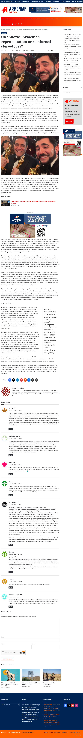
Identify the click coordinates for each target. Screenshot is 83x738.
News (3, 19)
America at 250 (54, 19)
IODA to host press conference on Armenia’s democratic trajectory (72, 60)
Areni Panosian (6, 50)
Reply (10, 429)
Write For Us (65, 732)
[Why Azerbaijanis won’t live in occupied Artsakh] (31, 675)
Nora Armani (14, 502)
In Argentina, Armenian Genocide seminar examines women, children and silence (72, 52)
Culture (16, 19)
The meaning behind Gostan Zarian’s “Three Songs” (72, 45)
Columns (29, 19)
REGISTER (69, 121)
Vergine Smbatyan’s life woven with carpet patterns (72, 73)
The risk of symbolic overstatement (49, 683)
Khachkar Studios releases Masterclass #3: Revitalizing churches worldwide (71, 38)
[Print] (36, 380)
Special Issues (57, 732)
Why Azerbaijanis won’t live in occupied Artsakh (31, 683)
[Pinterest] (21, 380)
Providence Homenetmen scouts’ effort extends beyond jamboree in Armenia (72, 66)
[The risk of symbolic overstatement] (52, 675)
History (46, 732)
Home (4, 29)
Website (33, 644)
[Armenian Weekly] (13, 10)
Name (2, 637)
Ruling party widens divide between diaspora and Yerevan (72, 79)
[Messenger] (29, 380)
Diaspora (9, 19)
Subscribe (6, 24)
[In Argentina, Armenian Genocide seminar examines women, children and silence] (5, 203)
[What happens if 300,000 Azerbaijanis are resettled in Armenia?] (10, 675)
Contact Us (78, 732)
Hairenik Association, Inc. (28, 732)
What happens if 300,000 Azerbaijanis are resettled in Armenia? (9, 684)
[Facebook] (10, 380)
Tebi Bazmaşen (68, 34)
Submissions (25, 1)
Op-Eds (13, 29)
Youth (47, 19)
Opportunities (56, 1)
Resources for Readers (37, 1)
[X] (13, 380)
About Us (17, 1)
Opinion (22, 19)
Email (2, 644)
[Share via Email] (32, 380)
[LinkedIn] (17, 380)
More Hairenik (65, 1)
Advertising (48, 1)
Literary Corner (38, 19)
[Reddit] (25, 380)
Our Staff (51, 732)
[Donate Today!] (30, 225)
